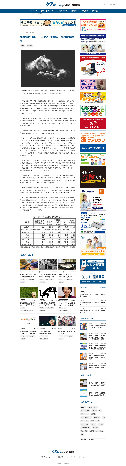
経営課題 (95, 427)
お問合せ (95, 11)
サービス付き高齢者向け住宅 (27, 310)
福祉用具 (94, 410)
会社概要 (60, 457)
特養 (82, 434)
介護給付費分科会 (86, 427)
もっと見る (102, 287)
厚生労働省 (29, 45)
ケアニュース (84, 414)
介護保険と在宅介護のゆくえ (25, 271)
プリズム (100, 424)
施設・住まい (84, 421)
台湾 (103, 417)
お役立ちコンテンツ (48, 11)
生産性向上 (97, 417)
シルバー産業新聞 (30, 279)
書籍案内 (74, 11)
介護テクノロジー (92, 407)
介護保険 (23, 282)
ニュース (61, 271)
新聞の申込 (63, 11)
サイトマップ (71, 457)
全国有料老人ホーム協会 (96, 431)
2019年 (22, 45)
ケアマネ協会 (84, 424)
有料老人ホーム (95, 421)
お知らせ (82, 292)
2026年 (83, 407)
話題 (90, 323)
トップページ (32, 11)
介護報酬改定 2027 (86, 417)
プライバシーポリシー (47, 457)
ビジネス (93, 424)
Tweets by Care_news (87, 439)
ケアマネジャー (85, 410)
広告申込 (85, 11)
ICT (46, 336)
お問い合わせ (82, 457)
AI (65, 307)
